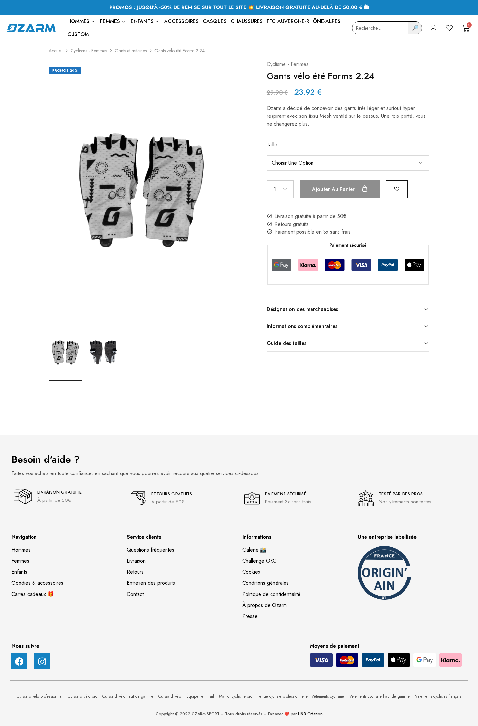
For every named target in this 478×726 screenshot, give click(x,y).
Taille (272, 144)
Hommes (78, 21)
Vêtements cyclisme (328, 696)
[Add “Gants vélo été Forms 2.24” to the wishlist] (396, 188)
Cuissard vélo (170, 696)
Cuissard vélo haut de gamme (128, 696)
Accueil (56, 51)
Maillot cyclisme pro (236, 696)
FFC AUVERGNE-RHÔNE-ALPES (303, 21)
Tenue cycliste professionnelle (283, 696)
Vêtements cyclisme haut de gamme (380, 696)
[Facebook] (19, 661)
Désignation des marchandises (302, 309)
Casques (215, 21)
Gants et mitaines (131, 51)
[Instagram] (42, 661)
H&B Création (310, 714)
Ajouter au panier (334, 189)
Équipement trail (200, 696)
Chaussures (247, 21)
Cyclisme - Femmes (89, 51)
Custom (78, 34)
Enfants (142, 21)
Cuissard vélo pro (83, 696)
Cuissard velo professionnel (40, 696)
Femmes (110, 21)
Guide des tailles (286, 343)
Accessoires (181, 21)
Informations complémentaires (302, 326)
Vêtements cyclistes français (438, 696)
